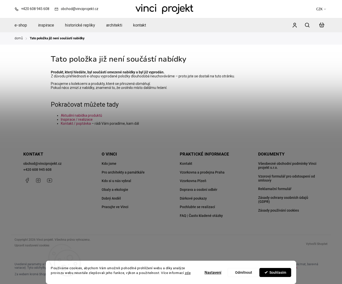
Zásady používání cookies (278, 210)
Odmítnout (243, 272)
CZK (319, 9)
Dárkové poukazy (193, 198)
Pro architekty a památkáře (123, 172)
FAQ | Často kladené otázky (201, 216)
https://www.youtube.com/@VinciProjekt (49, 180)
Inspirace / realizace (77, 119)
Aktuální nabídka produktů (81, 115)
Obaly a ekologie (115, 190)
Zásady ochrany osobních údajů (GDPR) (283, 200)
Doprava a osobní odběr (198, 190)
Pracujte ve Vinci (115, 207)
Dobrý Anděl (111, 198)
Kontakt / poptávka (76, 123)
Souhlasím (277, 272)
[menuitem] (24, 25)
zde (188, 273)
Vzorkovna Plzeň (193, 181)
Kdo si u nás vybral (116, 181)
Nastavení (213, 272)
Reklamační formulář (274, 189)
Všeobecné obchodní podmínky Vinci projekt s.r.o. (287, 166)
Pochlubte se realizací (197, 207)
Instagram (38, 180)
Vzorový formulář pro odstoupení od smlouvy (286, 178)
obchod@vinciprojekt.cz (42, 164)
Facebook (27, 180)
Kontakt (186, 164)
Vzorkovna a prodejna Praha (202, 172)
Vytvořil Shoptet (316, 244)
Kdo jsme (109, 164)
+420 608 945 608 (37, 170)
